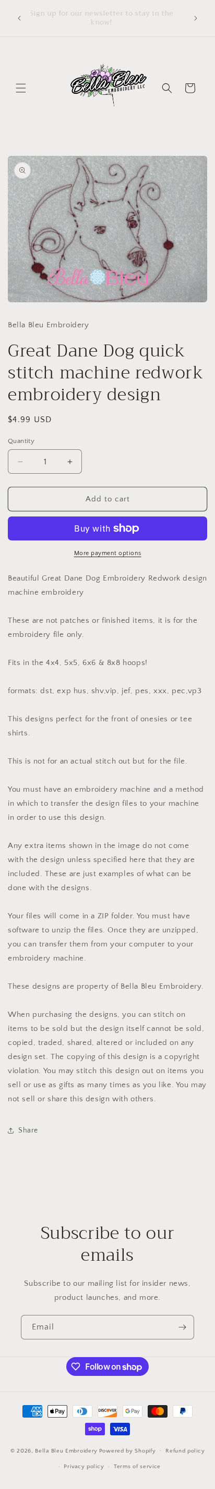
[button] (20, 88)
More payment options (107, 553)
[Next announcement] (195, 18)
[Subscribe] (182, 1327)
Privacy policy (84, 1466)
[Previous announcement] (19, 18)
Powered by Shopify (127, 1450)
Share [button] (28, 1130)
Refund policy (185, 1451)
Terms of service (137, 1466)
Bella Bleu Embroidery (66, 1450)
